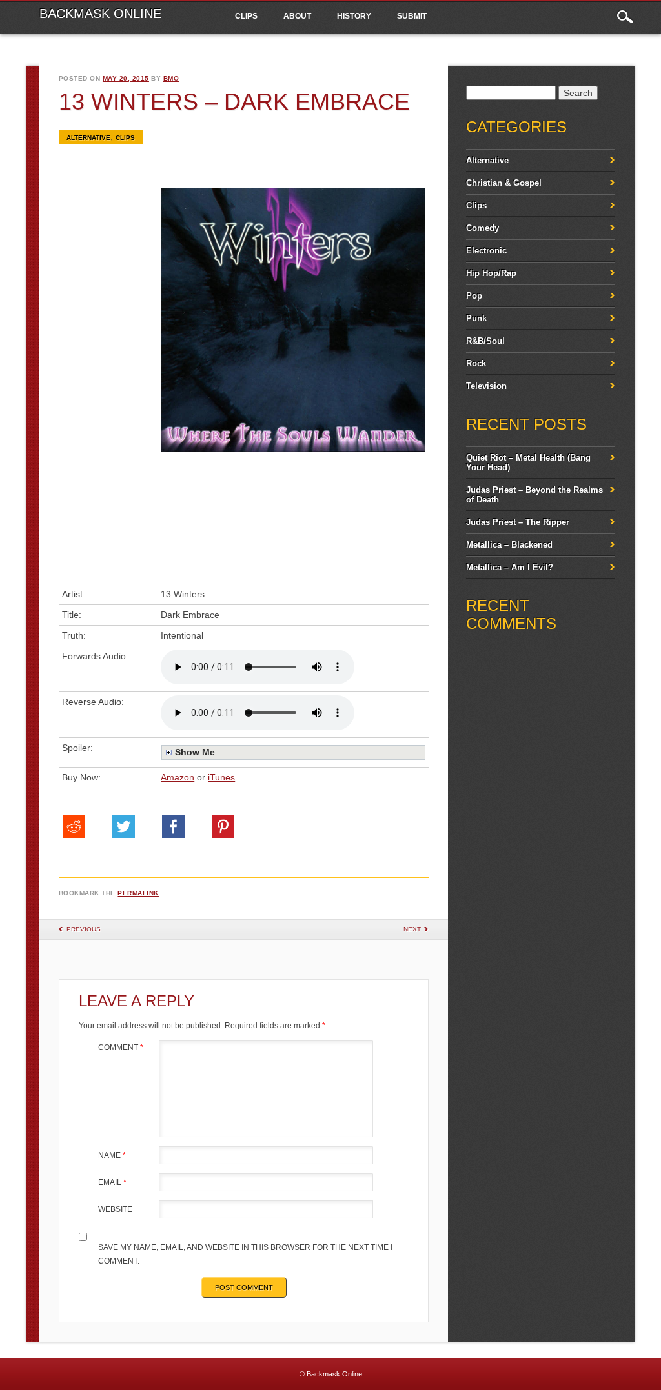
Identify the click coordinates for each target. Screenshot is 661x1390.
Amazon (177, 777)
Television (486, 386)
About (297, 16)
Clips (246, 16)
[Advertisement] (113, 382)
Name (112, 1155)
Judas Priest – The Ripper (517, 522)
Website (115, 1209)
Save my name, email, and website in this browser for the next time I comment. (245, 1254)
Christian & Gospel (504, 183)
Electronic (486, 250)
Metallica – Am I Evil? (509, 567)
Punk (476, 318)
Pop (474, 296)
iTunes (221, 777)
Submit (412, 16)
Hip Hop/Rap (491, 273)
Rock (476, 363)
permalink (138, 893)
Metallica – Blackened (509, 545)
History (354, 16)
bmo (171, 78)
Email (112, 1182)
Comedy (482, 228)
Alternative (88, 137)
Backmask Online (100, 13)
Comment (120, 1047)
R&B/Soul (485, 341)
